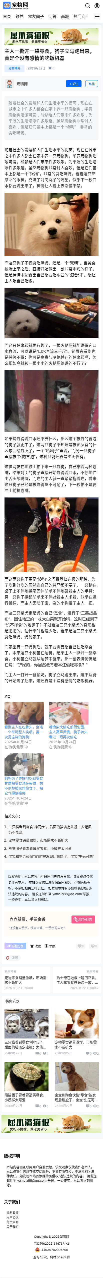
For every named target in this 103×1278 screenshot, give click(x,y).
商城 (65, 16)
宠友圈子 (36, 16)
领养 (20, 16)
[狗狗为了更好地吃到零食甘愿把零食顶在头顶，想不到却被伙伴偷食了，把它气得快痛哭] (24, 764)
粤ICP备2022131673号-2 (51, 1243)
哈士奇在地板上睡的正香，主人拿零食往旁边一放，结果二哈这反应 (77, 982)
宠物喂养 (14, 68)
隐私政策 (12, 1213)
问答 (52, 16)
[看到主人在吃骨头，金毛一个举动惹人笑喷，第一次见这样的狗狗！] (24, 713)
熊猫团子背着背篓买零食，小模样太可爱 (40, 848)
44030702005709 (54, 1250)
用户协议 (12, 1217)
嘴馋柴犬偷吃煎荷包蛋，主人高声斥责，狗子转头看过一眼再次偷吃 (68, 732)
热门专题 (82, 16)
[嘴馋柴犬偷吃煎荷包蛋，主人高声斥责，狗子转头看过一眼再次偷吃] (68, 713)
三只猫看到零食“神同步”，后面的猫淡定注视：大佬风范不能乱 (25, 1047)
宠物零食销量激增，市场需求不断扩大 (38, 840)
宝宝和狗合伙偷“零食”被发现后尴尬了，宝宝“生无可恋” (51, 856)
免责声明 (12, 1222)
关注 (75, 84)
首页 (7, 16)
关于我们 (12, 1227)
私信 (92, 84)
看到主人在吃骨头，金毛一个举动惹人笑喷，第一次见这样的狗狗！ (23, 732)
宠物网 (64, 1236)
